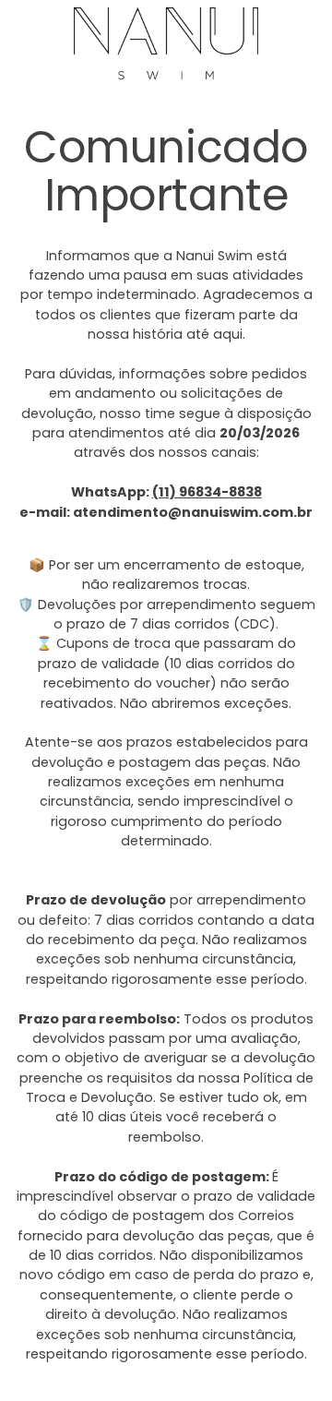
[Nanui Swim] (166, 43)
